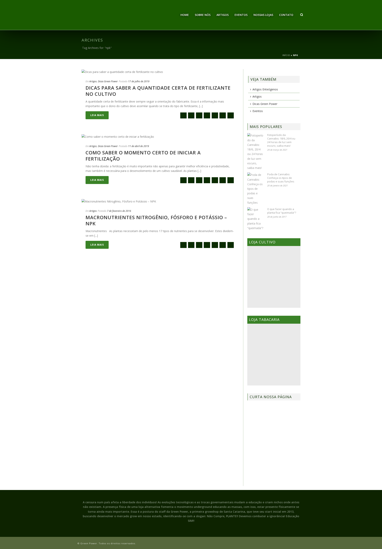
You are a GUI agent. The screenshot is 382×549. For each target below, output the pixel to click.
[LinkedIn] (230, 115)
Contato (286, 15)
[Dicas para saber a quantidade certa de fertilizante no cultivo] (160, 71)
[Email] (183, 115)
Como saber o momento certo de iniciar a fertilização (143, 155)
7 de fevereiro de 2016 (119, 211)
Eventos (241, 15)
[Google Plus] (207, 115)
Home (184, 15)
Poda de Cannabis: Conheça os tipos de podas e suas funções (280, 177)
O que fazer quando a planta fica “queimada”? (281, 210)
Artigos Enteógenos (265, 89)
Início (286, 55)
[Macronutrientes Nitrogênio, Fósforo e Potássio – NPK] (160, 201)
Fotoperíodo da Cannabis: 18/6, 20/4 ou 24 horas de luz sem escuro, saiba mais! (281, 140)
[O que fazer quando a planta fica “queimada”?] (255, 218)
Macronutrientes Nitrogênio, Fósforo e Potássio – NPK (156, 220)
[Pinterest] (222, 115)
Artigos (222, 15)
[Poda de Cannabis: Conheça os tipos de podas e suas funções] (255, 188)
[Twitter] (199, 115)
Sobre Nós (202, 15)
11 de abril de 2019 (138, 146)
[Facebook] (191, 115)
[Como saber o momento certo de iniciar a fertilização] (160, 136)
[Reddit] (215, 115)
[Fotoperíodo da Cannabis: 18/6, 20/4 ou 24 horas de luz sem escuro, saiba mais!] (255, 151)
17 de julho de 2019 (138, 81)
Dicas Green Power (108, 81)
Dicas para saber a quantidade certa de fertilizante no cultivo (158, 90)
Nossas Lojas (263, 15)
